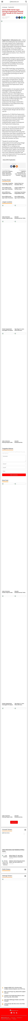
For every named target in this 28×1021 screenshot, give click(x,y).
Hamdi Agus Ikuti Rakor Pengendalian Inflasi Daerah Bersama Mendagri (20, 193)
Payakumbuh (4, 18)
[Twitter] (14, 166)
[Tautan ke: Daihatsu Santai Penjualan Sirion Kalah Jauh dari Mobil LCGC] (5, 862)
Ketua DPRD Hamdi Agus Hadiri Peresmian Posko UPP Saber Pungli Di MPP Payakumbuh (7, 197)
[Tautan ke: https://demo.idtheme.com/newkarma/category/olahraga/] (25, 876)
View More (14, 822)
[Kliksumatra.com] (14, 1)
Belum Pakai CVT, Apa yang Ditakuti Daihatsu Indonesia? (16, 856)
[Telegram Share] (22, 17)
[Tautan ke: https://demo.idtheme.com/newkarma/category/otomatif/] (25, 830)
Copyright (13, 1017)
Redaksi (14, 1018)
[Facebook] (11, 166)
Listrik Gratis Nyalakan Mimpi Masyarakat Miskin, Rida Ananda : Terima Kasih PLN (7, 172)
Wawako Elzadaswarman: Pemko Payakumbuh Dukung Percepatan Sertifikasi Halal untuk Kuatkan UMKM (20, 217)
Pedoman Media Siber (6, 1018)
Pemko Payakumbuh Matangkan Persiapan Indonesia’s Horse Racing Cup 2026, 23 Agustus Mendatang (7, 329)
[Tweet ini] (19, 17)
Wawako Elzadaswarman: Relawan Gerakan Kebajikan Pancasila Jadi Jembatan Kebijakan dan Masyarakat (19, 441)
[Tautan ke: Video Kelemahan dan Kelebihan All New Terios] (14, 840)
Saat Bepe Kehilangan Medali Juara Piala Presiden (14, 1000)
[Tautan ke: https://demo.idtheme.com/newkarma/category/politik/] (25, 869)
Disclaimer (19, 1017)
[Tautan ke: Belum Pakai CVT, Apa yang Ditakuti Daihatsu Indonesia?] (5, 856)
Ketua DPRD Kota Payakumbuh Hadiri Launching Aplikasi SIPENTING (6, 193)
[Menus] (2, 1)
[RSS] (17, 166)
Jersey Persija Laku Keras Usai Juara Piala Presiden (14, 1004)
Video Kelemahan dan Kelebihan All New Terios (13, 850)
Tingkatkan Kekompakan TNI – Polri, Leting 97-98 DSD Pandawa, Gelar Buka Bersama (20, 173)
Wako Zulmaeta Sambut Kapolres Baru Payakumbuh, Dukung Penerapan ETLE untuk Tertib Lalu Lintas (7, 217)
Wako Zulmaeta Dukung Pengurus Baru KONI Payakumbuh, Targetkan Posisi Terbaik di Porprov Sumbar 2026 (7, 441)
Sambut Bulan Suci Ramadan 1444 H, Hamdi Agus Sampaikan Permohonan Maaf (20, 184)
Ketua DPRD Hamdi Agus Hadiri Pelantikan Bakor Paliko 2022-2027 (7, 188)
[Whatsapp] (24, 17)
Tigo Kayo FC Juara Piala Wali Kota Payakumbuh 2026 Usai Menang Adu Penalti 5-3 (20, 329)
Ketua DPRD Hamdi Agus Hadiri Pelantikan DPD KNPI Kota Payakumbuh (20, 197)
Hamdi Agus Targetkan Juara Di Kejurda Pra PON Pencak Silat (7, 184)
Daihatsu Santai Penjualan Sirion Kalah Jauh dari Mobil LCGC (17, 861)
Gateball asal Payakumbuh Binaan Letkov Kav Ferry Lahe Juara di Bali (14, 996)
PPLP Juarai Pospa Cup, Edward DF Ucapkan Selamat (14, 992)
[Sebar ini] (17, 17)
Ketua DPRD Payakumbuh (9, 159)
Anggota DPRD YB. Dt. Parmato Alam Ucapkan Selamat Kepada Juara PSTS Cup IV (20, 188)
